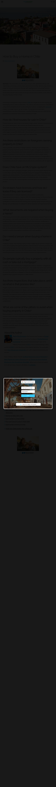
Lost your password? (28, 398)
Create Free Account (29, 404)
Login (28, 395)
